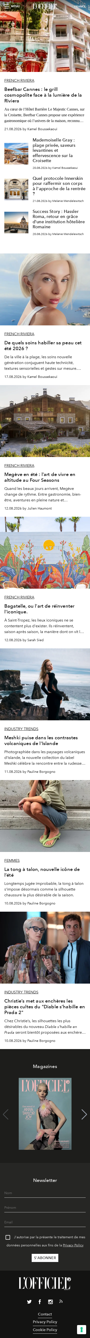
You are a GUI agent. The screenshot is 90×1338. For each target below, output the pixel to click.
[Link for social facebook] (39, 1302)
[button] (84, 1114)
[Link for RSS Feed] (61, 1302)
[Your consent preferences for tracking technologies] (81, 1329)
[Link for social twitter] (29, 1302)
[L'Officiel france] (45, 6)
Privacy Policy (73, 1245)
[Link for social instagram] (50, 1302)
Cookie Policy (45, 1329)
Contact (45, 1314)
